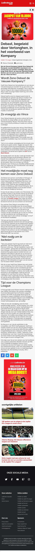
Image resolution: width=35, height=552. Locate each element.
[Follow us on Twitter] (6, 480)
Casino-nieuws (5, 501)
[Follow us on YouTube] (17, 480)
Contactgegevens (6, 528)
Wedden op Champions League (25, 501)
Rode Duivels (5, 153)
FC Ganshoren (21, 521)
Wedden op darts (22, 507)
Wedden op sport (22, 512)
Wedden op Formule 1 (23, 503)
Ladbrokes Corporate (7, 496)
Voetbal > (3, 60)
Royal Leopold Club (22, 524)
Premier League (13, 198)
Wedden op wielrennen (23, 510)
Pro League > (9, 60)
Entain (3, 499)
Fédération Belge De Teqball (24, 528)
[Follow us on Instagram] (29, 480)
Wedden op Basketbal (23, 505)
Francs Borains (21, 530)
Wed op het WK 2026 (23, 514)
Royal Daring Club (22, 526)
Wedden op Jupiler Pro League (25, 499)
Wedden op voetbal (22, 496)
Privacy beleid (5, 521)
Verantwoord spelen (6, 526)
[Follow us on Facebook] (12, 480)
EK (26, 151)
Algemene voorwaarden (7, 524)
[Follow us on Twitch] (23, 480)
